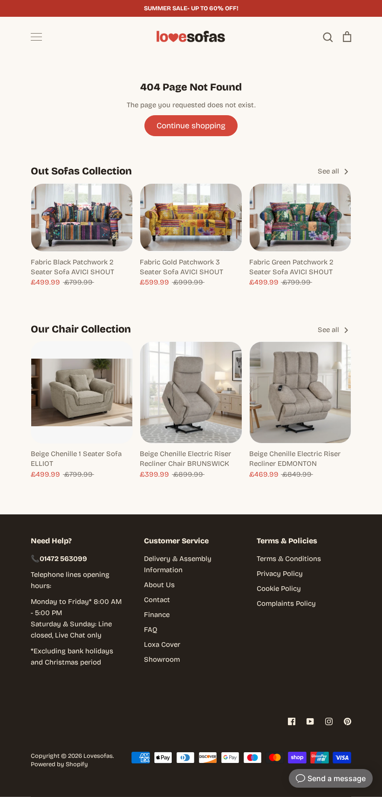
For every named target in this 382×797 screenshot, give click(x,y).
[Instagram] (329, 721)
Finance (157, 614)
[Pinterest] (347, 721)
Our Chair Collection (81, 329)
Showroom (162, 659)
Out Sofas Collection (81, 171)
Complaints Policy (286, 603)
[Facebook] (291, 721)
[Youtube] (310, 721)
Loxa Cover (162, 644)
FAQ (150, 629)
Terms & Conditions (289, 558)
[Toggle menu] (36, 37)
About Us (159, 585)
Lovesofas (98, 756)
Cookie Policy (279, 588)
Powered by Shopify (59, 764)
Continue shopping (191, 126)
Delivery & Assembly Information (177, 564)
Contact (157, 600)
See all (329, 171)
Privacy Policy (280, 573)
